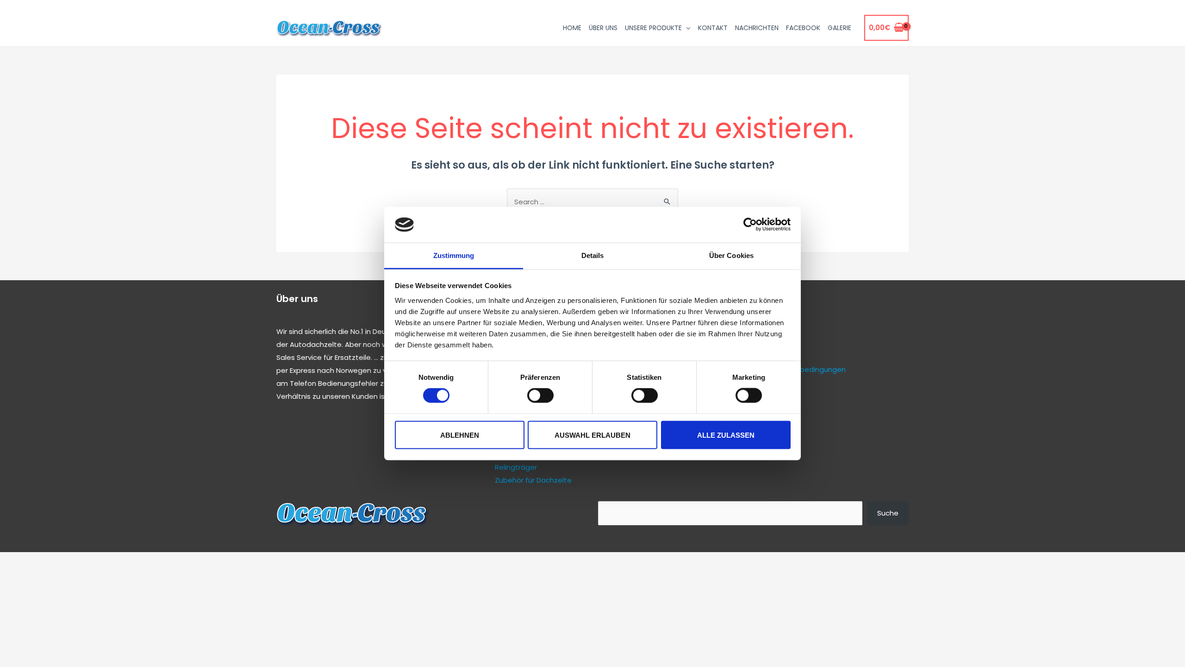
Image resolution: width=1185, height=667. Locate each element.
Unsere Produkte (653, 27)
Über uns (603, 27)
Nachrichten (757, 27)
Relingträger (516, 467)
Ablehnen (459, 435)
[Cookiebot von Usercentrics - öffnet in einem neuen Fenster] (750, 225)
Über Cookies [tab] (731, 255)
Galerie (839, 27)
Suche (887, 513)
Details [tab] (592, 255)
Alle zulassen (726, 435)
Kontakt (713, 27)
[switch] (540, 395)
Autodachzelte (316, 344)
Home (572, 27)
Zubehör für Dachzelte (533, 480)
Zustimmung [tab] (453, 255)
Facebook (803, 27)
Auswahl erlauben (592, 435)
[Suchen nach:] (592, 202)
